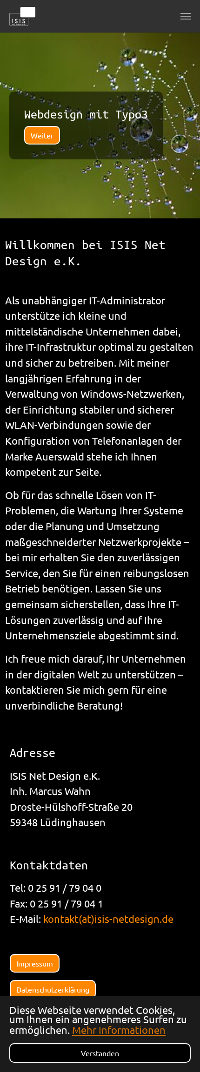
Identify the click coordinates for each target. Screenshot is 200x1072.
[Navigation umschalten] (185, 16)
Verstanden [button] (100, 1053)
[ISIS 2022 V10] (22, 16)
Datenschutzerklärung (52, 989)
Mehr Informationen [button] (119, 1030)
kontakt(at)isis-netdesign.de (108, 919)
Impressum (34, 963)
